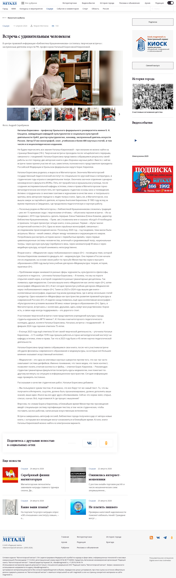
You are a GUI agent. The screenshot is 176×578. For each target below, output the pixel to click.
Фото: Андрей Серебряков (16, 125)
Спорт (85, 8)
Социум (49, 8)
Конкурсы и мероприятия (31, 8)
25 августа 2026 (105, 500)
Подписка (153, 22)
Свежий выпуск (153, 65)
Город (5, 8)
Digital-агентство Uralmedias (160, 560)
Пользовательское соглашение (161, 558)
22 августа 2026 (105, 468)
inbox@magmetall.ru (60, 562)
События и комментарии (68, 8)
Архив (147, 3)
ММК (13, 8)
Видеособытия (88, 3)
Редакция (159, 3)
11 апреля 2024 (20, 26)
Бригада (110, 542)
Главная (65, 537)
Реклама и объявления (129, 3)
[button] (119, 114)
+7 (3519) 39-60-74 (76, 562)
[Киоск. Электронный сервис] (152, 43)
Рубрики (65, 547)
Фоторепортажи (69, 3)
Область (95, 8)
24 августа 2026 (37, 468)
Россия (106, 8)
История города (107, 3)
